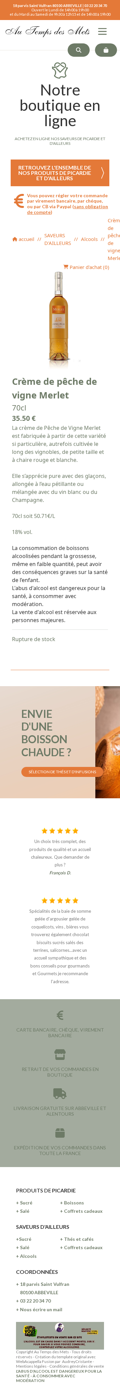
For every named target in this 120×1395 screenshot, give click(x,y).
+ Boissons (72, 1202)
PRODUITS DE (34, 1190)
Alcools (89, 239)
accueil (25, 239)
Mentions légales (31, 1366)
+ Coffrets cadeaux (81, 1211)
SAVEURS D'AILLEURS (57, 239)
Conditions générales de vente (76, 1366)
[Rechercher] (79, 50)
